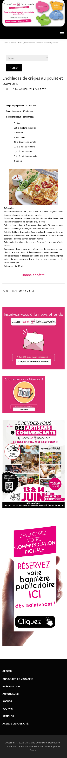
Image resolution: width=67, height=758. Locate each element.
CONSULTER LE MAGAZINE (17, 679)
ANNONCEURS (10, 694)
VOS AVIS (7, 708)
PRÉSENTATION (11, 686)
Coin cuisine (27, 291)
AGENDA (7, 701)
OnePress (11, 746)
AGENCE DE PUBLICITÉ (15, 723)
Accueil (5, 43)
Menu (61, 32)
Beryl (43, 89)
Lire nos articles (16, 43)
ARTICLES (8, 716)
